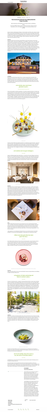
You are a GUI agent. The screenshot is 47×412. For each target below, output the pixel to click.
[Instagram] (21, 409)
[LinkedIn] (23, 409)
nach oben (37, 409)
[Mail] (28, 409)
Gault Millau (9, 402)
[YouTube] (26, 409)
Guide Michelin (10, 403)
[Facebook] (18, 409)
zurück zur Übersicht (10, 2)
